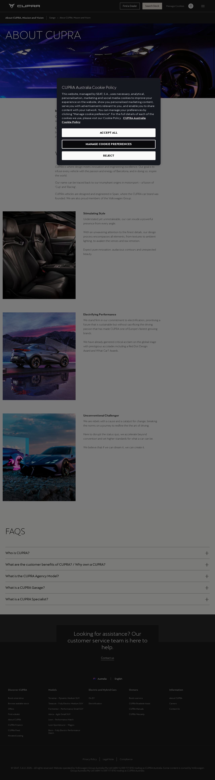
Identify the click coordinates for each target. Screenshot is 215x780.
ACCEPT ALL (109, 132)
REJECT (108, 155)
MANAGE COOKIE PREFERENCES (109, 144)
